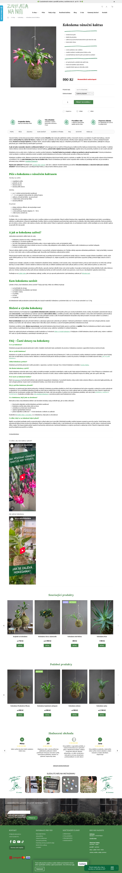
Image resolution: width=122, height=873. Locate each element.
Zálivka (29, 131)
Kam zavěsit (41, 131)
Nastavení (39, 869)
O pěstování (67, 834)
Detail (20, 645)
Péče (20, 131)
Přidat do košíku (83, 102)
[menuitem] (35, 12)
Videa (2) (89, 131)
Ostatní (78, 131)
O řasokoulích (67, 838)
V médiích (38, 847)
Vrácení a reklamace (41, 838)
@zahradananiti (22, 842)
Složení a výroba (57, 131)
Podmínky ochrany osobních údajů (45, 843)
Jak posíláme (39, 836)
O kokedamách (67, 840)
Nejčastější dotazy (41, 834)
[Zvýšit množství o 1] (71, 102)
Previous (4, 625)
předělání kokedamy (31, 161)
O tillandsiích (67, 836)
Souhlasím (82, 864)
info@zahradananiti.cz (15, 834)
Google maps (93, 838)
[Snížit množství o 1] (64, 102)
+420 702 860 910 (14, 836)
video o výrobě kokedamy (62, 331)
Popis (12, 131)
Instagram (14, 842)
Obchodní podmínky (41, 840)
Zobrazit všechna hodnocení (61, 765)
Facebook (11, 842)
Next (118, 625)
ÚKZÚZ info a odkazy (41, 845)
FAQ (69, 131)
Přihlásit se (32, 818)
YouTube (18, 842)
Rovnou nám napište (17, 847)
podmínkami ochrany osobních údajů (16, 817)
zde (73, 864)
